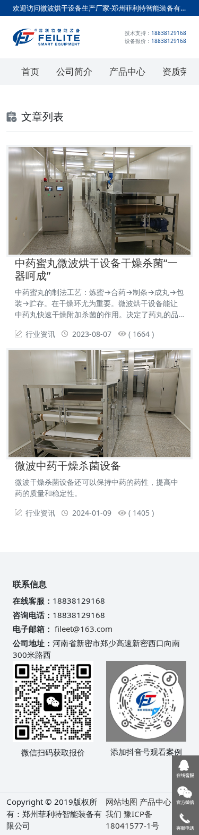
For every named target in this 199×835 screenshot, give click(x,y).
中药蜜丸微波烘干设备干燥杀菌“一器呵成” (96, 269)
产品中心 (127, 71)
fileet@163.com (84, 628)
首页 (30, 71)
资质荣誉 (180, 71)
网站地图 (121, 801)
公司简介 (74, 71)
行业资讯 (40, 334)
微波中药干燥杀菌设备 (68, 465)
